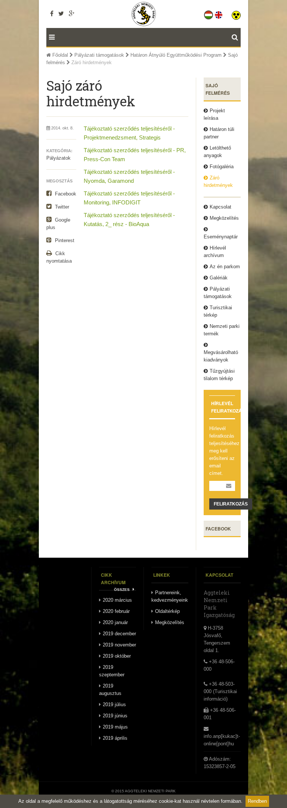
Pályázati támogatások (99, 55)
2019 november (119, 645)
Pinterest (63, 240)
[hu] (209, 13)
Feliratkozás (231, 504)
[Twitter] (61, 13)
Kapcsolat (220, 207)
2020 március (117, 600)
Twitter (61, 207)
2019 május (115, 727)
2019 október (117, 656)
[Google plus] (71, 13)
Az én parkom (225, 266)
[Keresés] (236, 37)
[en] (219, 13)
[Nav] (50, 37)
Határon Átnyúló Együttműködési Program (176, 55)
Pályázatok (58, 158)
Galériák (219, 278)
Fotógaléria (222, 166)
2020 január (115, 622)
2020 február (116, 611)
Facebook (64, 194)
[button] (236, 13)
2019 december (119, 633)
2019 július (114, 704)
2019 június (115, 715)
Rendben (257, 801)
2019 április (115, 738)
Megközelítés (224, 218)
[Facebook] (51, 13)
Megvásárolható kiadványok (221, 356)
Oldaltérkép (167, 611)
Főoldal (59, 55)
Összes (122, 590)
